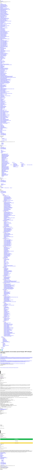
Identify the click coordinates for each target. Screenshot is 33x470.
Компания (4, 343)
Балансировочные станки (18, 360)
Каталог (4, 194)
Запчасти (5, 322)
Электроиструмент (25, 358)
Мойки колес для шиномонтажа (12, 361)
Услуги (1, 454)
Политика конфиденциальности (3, 457)
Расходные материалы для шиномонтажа (21, 357)
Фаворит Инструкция (2, 409)
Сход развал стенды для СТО (7, 239)
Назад (5, 201)
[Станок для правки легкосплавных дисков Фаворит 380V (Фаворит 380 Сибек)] (9, 367)
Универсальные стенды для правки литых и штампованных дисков (17, 363)
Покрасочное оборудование (7, 318)
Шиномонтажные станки (13, 360)
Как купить (4, 338)
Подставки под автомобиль (6, 361)
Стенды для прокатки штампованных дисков (5, 363)
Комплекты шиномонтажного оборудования (5, 360)
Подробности (1, 377)
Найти (1, 469)
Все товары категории (2, 452)
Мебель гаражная (6, 290)
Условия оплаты (2, 458)
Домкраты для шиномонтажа (24, 360)
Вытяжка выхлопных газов (7, 296)
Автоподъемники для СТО (7, 196)
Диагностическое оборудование (7, 358)
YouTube (2, 143)
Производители (2, 455)
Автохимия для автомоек (7, 233)
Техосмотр (5, 303)
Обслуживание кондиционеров (7, 280)
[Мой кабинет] (0, 188)
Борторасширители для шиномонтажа (20, 361)
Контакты (1, 456)
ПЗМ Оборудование (6, 221)
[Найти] (0, 146)
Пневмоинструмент (6, 268)
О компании (1, 453)
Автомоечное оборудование (9, 357)
